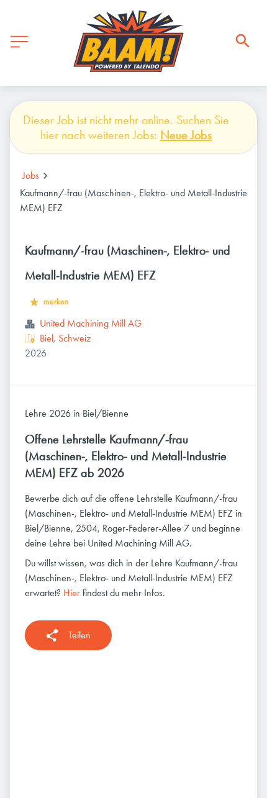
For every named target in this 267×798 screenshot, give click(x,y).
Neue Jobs (186, 134)
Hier (71, 593)
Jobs (30, 175)
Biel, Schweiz (65, 338)
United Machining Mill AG (91, 323)
